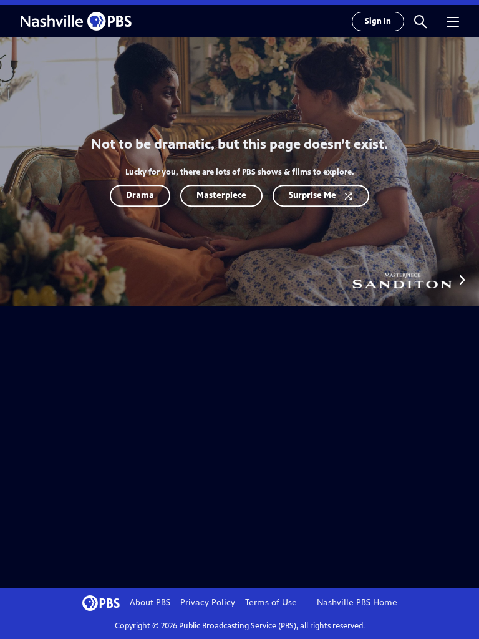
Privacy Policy (207, 602)
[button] (420, 21)
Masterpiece (221, 195)
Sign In (378, 21)
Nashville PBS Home (357, 602)
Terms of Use (271, 602)
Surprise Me (312, 195)
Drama (140, 195)
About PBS (150, 602)
